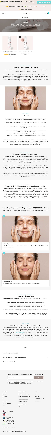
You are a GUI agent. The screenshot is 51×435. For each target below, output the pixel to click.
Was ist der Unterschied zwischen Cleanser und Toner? (14, 357)
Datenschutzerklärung (39, 398)
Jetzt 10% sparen (39, 378)
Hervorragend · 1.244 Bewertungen (16, 6)
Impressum (37, 396)
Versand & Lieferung (23, 404)
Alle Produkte (5, 405)
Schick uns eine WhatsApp (24, 396)
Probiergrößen (5, 401)
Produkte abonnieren (23, 401)
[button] (9, 54)
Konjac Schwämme (20, 332)
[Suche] (5, 13)
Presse (20, 406)
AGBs (36, 393)
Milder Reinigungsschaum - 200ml (10, 51)
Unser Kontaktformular (23, 399)
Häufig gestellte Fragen (23, 393)
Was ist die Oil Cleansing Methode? (10, 353)
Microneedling (5, 396)
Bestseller (4, 393)
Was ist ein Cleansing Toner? (9, 361)
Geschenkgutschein (6, 403)
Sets (3, 398)
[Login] (45, 13)
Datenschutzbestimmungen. (27, 383)
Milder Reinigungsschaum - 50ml (25, 51)
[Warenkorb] (48, 13)
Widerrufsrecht (38, 401)
